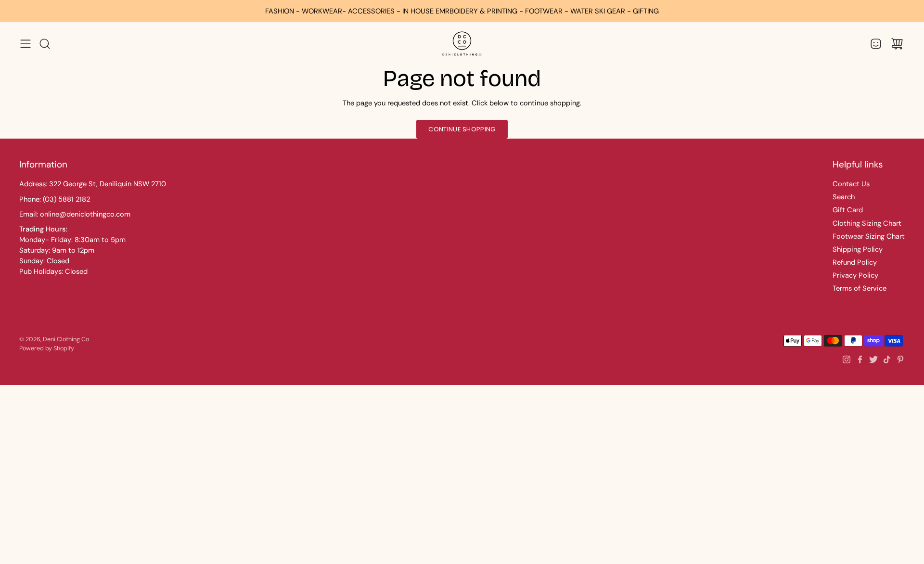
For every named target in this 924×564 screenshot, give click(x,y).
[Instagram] (846, 359)
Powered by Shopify (46, 348)
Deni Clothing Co (66, 339)
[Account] (876, 43)
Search (844, 197)
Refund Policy (855, 262)
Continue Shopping (462, 129)
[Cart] (897, 43)
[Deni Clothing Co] (462, 43)
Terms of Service (859, 288)
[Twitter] (873, 359)
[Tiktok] (887, 359)
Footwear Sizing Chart (869, 236)
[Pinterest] (900, 359)
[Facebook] (860, 359)
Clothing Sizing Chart (867, 223)
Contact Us (851, 184)
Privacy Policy (855, 275)
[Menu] (25, 44)
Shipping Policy (858, 249)
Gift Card (848, 210)
